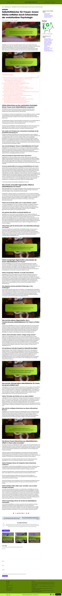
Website (3, 569)
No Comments (16, 20)
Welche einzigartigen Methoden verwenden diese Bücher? (12, 89)
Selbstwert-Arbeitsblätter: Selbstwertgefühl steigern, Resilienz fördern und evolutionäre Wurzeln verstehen (48, 44)
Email (3, 565)
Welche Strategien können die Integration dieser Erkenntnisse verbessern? (15, 100)
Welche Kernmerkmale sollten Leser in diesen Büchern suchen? (13, 84)
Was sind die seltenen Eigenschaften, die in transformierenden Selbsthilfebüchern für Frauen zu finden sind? (20, 91)
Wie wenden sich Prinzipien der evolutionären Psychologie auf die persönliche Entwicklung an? (18, 78)
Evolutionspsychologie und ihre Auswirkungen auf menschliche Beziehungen (43, 582)
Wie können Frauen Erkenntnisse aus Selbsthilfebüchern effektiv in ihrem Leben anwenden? (17, 98)
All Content (53, 2)
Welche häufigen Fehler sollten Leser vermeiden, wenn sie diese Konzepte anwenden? (17, 101)
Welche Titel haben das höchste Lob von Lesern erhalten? (12, 96)
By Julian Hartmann (6, 20)
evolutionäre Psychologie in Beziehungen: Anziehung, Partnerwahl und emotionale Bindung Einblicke (42, 589)
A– (9, 594)
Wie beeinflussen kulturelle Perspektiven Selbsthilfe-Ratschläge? (13, 94)
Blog (7, 586)
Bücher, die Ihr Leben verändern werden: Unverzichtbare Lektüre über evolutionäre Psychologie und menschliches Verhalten (48, 15)
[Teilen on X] (52, 594)
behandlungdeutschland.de (31, 2)
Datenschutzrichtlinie (9, 587)
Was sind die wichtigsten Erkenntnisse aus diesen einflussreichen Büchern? (15, 97)
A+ (7, 594)
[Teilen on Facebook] (50, 594)
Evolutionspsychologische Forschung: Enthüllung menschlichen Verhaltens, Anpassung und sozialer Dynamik (43, 591)
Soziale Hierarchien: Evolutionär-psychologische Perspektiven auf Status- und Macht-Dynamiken (43, 584)
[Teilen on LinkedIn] (53, 594)
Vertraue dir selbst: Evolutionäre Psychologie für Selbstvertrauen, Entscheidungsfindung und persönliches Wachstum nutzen (48, 49)
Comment (4, 548)
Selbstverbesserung (4, 9)
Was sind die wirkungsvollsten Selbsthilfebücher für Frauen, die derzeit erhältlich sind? (16, 95)
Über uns (12, 2)
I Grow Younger (50, 33)
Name (3, 561)
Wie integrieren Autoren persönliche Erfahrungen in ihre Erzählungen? (14, 90)
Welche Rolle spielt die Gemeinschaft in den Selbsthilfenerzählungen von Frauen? (16, 86)
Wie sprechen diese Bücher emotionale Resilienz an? (11, 85)
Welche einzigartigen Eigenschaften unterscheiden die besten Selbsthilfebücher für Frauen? (17, 88)
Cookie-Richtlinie (9, 590)
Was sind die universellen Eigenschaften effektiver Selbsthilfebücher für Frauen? (16, 83)
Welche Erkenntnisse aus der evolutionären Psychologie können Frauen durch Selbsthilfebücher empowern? (20, 77)
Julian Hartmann (23, 522)
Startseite (8, 2)
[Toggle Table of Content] (38, 76)
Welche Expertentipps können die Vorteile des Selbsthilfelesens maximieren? (15, 102)
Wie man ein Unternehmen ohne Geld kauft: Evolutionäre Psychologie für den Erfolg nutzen (43, 586)
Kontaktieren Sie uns (47, 2)
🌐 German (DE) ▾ (58, 594)
